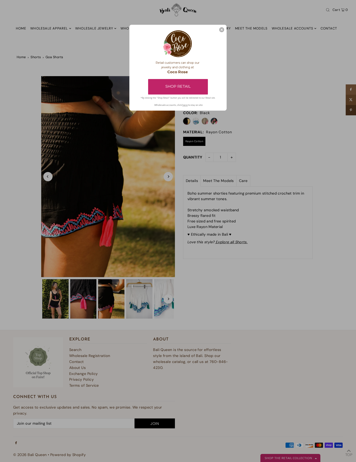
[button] (221, 29)
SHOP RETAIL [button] (178, 86)
